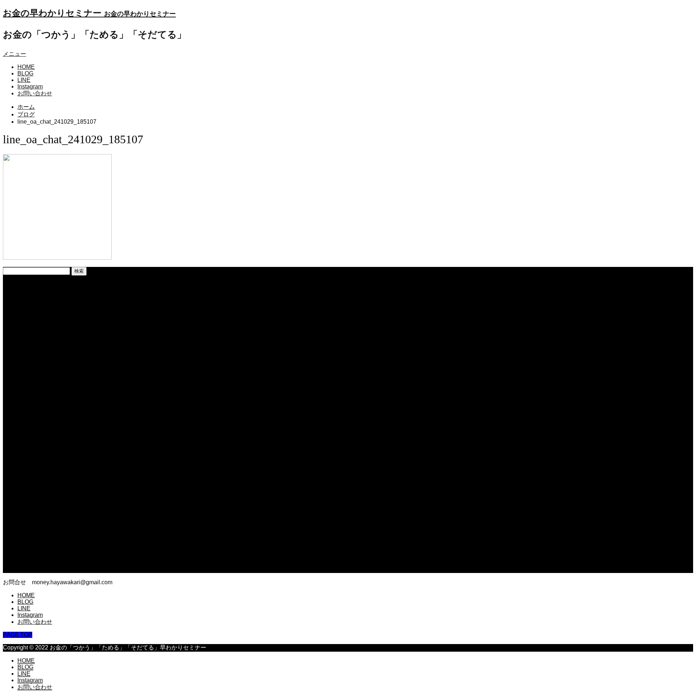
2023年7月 (31, 410)
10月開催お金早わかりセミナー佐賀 (64, 325)
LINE (23, 80)
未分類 (26, 517)
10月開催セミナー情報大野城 (55, 317)
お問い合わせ (34, 93)
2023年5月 (31, 425)
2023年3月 (31, 440)
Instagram (30, 86)
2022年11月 (32, 470)
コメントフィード (40, 562)
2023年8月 (31, 402)
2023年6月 (31, 417)
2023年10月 (33, 387)
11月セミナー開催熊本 (46, 309)
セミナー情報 (34, 509)
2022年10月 (33, 478)
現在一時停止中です (43, 302)
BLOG (25, 73)
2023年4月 (31, 432)
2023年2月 (31, 448)
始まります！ (34, 332)
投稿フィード (34, 555)
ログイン (29, 547)
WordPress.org (36, 569)
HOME (26, 67)
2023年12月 (33, 379)
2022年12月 (33, 463)
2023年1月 (31, 455)
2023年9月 (31, 394)
